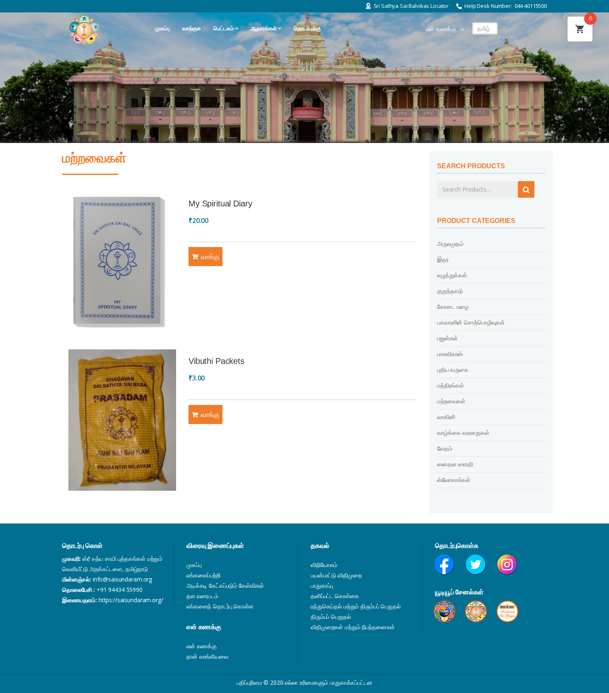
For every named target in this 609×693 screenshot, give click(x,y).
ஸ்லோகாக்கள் (453, 480)
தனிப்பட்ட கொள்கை (335, 596)
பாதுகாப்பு (322, 585)
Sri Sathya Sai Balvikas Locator (411, 6)
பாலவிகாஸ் (450, 354)
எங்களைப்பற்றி (203, 575)
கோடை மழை (453, 306)
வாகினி (446, 417)
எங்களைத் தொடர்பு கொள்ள (220, 606)
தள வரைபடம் (202, 596)
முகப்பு (193, 565)
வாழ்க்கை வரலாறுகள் (463, 432)
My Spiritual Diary (220, 203)
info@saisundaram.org (122, 579)
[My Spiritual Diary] (122, 262)
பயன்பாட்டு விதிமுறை (336, 575)
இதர (443, 259)
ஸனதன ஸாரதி (455, 464)
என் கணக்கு (441, 29)
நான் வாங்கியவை (207, 656)
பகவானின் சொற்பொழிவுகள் (471, 322)
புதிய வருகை (453, 369)
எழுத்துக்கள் (452, 275)
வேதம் (444, 448)
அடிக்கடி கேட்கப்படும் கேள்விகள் (225, 585)
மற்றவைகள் (451, 401)
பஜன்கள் (447, 338)
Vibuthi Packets (216, 361)
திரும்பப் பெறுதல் (331, 616)
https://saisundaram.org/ (131, 600)
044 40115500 (531, 6)
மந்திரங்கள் (450, 385)
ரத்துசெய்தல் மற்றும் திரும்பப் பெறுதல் (356, 606)
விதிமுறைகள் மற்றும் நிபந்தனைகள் (353, 627)
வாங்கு (210, 256)
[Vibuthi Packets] (122, 420)
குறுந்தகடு (450, 291)
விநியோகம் (324, 565)
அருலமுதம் (450, 243)
